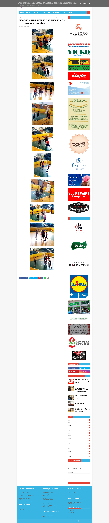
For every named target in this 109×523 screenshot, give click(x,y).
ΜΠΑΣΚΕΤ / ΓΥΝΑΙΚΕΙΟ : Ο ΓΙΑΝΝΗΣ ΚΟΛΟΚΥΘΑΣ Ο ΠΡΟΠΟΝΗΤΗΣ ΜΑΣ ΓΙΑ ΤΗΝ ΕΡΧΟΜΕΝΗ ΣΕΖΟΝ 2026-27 (81, 389)
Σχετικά (81, 521)
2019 (79, 438)
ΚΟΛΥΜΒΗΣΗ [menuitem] (56, 12)
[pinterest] (73, 371)
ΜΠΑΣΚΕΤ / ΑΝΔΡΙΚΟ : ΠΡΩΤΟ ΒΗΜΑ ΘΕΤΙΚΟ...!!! (82, 396)
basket (29, 274)
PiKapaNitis (22, 26)
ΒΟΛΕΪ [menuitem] (44, 12)
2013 (79, 454)
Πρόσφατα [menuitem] (36, 12)
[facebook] (73, 368)
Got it (90, 3)
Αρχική (77, 521)
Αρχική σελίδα (22, 17)
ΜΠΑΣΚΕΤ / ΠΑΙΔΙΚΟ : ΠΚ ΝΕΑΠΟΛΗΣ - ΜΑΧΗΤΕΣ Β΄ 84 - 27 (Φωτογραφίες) (82, 410)
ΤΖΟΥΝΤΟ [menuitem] (63, 12)
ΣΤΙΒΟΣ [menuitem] (70, 12)
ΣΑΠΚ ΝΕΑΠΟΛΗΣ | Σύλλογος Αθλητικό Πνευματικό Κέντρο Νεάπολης (82, 381)
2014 (79, 451)
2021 (79, 433)
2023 (79, 428)
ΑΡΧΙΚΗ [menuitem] (22, 12)
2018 (79, 441)
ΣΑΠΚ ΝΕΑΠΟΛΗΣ (30, 521)
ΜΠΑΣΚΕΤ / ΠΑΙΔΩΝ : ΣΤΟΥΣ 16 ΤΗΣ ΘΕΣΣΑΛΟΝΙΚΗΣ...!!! (82, 402)
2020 (79, 435)
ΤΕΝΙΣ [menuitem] (49, 12)
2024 (79, 425)
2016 (79, 446)
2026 (79, 420)
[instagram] (84, 371)
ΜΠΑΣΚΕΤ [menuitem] (28, 12)
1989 (79, 456)
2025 (79, 422)
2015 (79, 448)
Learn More (83, 3)
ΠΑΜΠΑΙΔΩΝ (24, 274)
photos (27, 17)
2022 (79, 430)
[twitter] (84, 368)
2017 (79, 443)
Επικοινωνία (87, 521)
